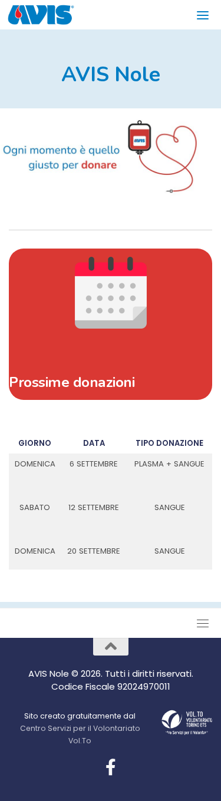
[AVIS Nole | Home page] (52, 15)
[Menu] (204, 14)
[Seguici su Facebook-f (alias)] (111, 767)
